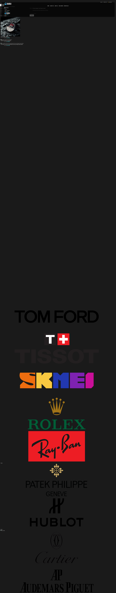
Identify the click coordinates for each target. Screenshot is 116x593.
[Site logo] (8, 3)
